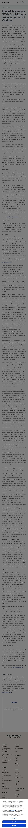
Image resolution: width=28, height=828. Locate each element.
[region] (14, 813)
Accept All (14, 825)
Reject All (14, 821)
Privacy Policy (12, 810)
